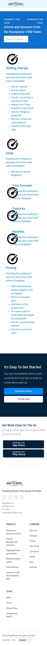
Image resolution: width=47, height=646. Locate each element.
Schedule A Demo (23, 391)
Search (35, 39)
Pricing (32, 541)
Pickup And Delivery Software (13, 532)
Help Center (34, 546)
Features (33, 536)
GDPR (8, 598)
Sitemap (33, 567)
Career (32, 557)
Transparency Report (12, 615)
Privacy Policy (11, 608)
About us (33, 530)
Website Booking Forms (13, 560)
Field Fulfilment (12, 567)
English (22, 640)
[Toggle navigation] (41, 4)
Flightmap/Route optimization (13, 552)
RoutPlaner (13, 636)
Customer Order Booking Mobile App (13, 575)
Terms (9, 603)
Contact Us (34, 551)
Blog (31, 562)
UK (14, 640)
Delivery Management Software (11, 542)
